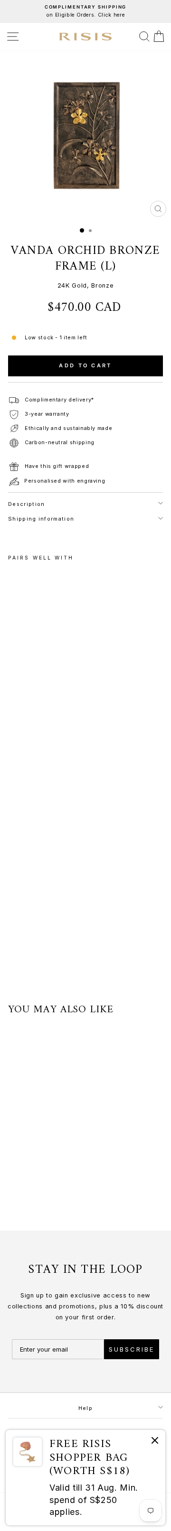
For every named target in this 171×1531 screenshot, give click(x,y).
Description (26, 504)
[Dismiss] (154, 1442)
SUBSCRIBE (131, 1349)
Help (85, 1408)
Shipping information (41, 518)
